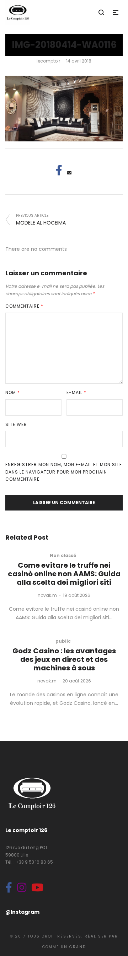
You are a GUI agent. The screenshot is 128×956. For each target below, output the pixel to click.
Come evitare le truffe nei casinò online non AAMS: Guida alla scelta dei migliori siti (64, 573)
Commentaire (24, 306)
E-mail (76, 392)
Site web (16, 424)
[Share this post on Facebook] (58, 170)
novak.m (47, 595)
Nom (12, 392)
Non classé (63, 555)
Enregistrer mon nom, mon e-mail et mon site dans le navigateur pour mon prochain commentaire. (63, 471)
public (63, 641)
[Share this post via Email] (69, 172)
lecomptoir (48, 61)
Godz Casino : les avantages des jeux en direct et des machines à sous (64, 659)
